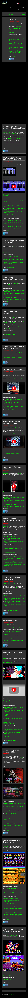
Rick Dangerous (6, 373)
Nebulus (9, 284)
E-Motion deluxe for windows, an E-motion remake (13, 357)
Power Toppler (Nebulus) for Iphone (10, 297)
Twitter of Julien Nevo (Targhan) (9, 216)
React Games (11, 429)
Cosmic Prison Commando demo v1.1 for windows (13, 979)
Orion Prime (21, 757)
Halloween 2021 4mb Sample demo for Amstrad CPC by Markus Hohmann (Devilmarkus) (16, 52)
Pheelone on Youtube (16, 681)
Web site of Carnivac (7, 975)
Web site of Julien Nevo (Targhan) (9, 214)
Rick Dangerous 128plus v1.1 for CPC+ (11, 402)
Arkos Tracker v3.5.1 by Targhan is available (12, 226)
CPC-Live (10, 23)
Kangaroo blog (16, 326)
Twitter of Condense (6, 701)
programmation (16, 610)
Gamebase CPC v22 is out (9, 638)
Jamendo (13, 317)
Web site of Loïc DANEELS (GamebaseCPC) (11, 627)
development (9, 610)
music (8, 230)
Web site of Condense (7, 700)
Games (9, 3)
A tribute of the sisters (7, 132)
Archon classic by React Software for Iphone (12, 454)
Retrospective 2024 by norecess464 (11, 728)
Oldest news (23, 14)
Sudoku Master (5, 526)
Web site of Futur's (6, 252)
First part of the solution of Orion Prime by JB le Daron (14, 809)
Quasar (14, 246)
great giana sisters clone (12, 133)
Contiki (16, 587)
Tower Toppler (15, 283)
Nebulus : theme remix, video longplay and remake (13, 296)
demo (8, 740)
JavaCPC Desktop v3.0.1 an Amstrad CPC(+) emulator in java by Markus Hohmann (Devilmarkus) (16, 48)
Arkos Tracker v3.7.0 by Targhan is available (12, 220)
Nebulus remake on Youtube (18, 478)
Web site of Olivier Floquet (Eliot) (9, 552)
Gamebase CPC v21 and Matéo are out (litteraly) (13, 640)
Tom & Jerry (6, 165)
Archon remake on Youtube (18, 433)
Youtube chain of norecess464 (8, 723)
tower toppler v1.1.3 (9, 285)
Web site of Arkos (6, 194)
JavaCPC (19, 26)
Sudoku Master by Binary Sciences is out (12, 536)
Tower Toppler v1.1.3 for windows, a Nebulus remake (14, 299)
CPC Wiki (8, 973)
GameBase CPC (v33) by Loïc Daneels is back (13, 631)
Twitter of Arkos (6, 195)
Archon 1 (17, 427)
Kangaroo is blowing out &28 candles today (12, 332)
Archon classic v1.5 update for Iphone (11, 453)
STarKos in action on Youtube (17, 178)
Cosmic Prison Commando (12, 935)
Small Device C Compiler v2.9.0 (9, 583)
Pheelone (4, 658)
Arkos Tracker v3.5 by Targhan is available (12, 228)
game (14, 56)
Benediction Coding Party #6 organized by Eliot (13, 556)
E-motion (21, 352)
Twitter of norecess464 (7, 722)
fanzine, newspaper (10, 267)
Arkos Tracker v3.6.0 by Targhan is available (12, 222)
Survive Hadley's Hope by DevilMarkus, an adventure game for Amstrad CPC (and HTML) (17, 39)
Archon (4, 427)
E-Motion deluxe (6, 352)
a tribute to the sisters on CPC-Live (14, 138)
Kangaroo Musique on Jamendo (10, 334)
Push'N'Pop (8, 250)
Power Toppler (5, 473)
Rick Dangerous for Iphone (9, 409)
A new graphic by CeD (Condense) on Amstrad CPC (14, 718)
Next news (11, 14)
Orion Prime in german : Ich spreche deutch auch (13, 825)
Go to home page (11, 994)
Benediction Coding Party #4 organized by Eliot (13, 562)
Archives (13, 3)
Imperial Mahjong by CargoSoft (10, 813)
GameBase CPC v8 (6, 624)
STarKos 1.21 (5, 164)
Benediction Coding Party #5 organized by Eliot (13, 561)
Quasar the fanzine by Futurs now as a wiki (12, 265)
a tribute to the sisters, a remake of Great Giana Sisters (14, 145)
